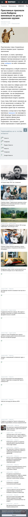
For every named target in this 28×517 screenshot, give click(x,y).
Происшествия (16, 23)
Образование (12, 6)
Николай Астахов (5, 21)
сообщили (7, 63)
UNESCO (21, 6)
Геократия (4, 6)
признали (12, 113)
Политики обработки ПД (7, 512)
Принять (14, 515)
